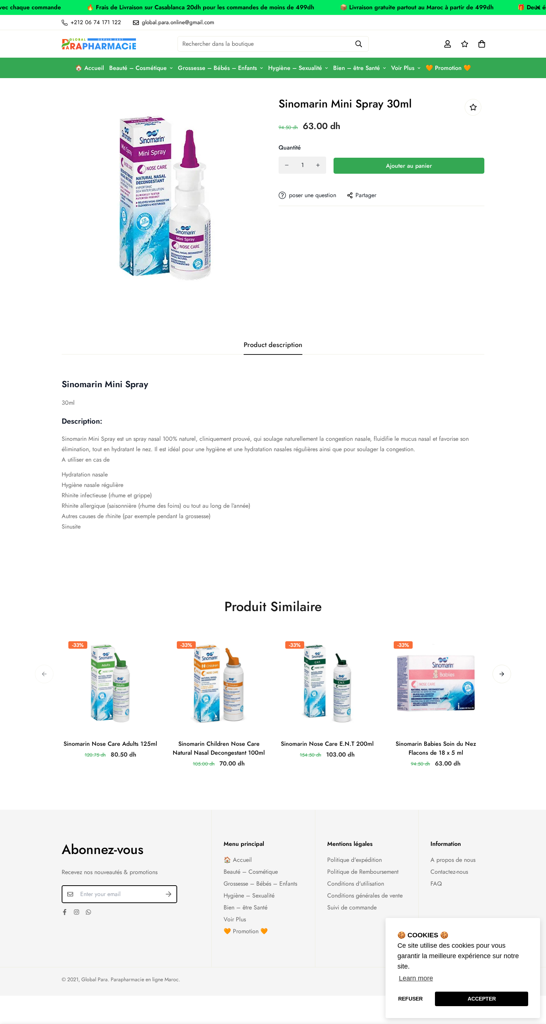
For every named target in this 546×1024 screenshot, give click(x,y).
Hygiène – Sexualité (295, 68)
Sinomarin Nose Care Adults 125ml (110, 743)
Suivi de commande (352, 907)
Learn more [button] (416, 978)
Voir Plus (403, 68)
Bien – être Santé (356, 68)
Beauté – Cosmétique (138, 68)
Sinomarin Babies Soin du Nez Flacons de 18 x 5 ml (436, 748)
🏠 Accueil (89, 68)
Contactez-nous (449, 871)
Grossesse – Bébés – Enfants (217, 68)
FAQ (436, 883)
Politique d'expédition (354, 860)
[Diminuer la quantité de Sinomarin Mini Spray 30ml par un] (287, 165)
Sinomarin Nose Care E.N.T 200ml (327, 743)
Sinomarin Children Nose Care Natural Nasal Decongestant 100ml (219, 748)
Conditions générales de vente (365, 895)
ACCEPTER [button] (482, 999)
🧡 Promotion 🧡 (448, 68)
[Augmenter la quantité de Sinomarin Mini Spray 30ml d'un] (318, 165)
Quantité (290, 147)
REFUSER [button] (410, 999)
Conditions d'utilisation (355, 883)
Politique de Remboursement (363, 871)
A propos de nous (452, 860)
